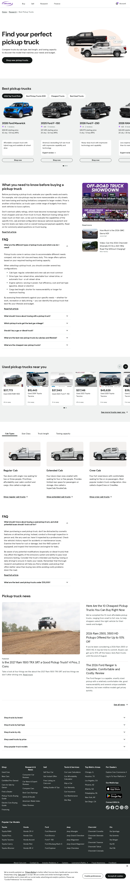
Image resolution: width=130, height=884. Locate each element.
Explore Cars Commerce (115, 772)
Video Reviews (28, 805)
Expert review (48, 153)
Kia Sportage (114, 831)
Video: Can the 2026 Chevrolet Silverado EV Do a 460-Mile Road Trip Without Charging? (113, 246)
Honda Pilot (27, 844)
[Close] (127, 866)
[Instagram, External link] (122, 807)
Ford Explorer (50, 848)
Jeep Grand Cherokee (75, 835)
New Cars (5, 776)
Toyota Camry (7, 844)
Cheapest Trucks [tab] (57, 96)
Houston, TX (90, 776)
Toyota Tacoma (7, 840)
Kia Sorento (114, 835)
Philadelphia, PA (91, 793)
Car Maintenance (71, 796)
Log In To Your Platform (115, 776)
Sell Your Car (48, 772)
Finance (57, 4)
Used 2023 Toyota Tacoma (83, 394)
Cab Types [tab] (9, 433)
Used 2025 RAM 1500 (12, 394)
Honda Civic (28, 835)
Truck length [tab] (43, 433)
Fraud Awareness (98, 863)
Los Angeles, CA (91, 780)
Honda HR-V (28, 848)
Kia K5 (112, 844)
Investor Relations (49, 863)
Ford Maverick (50, 831)
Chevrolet (92, 827)
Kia (111, 827)
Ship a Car (68, 783)
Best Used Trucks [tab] (77, 96)
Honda (26, 827)
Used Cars (6, 772)
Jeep (68, 827)
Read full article (9, 232)
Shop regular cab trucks (15, 497)
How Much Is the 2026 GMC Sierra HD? (112, 232)
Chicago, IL (89, 772)
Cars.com (21, 875)
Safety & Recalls (29, 797)
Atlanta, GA (89, 789)
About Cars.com (20, 863)
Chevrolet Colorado (96, 851)
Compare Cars (28, 788)
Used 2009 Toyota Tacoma (35, 394)
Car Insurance (69, 791)
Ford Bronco (50, 835)
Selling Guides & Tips (51, 787)
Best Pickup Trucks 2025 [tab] (36, 96)
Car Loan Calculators (72, 772)
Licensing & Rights (79, 863)
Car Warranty (69, 787)
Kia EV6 (112, 848)
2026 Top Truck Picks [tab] (12, 96)
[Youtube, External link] (117, 807)
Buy (23, 4)
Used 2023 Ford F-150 (60, 394)
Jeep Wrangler (72, 831)
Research (44, 4)
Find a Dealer (7, 791)
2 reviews (88, 127)
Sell (32, 4)
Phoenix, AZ (89, 785)
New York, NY (90, 797)
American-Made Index (31, 801)
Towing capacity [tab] (63, 433)
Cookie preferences (93, 876)
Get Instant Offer (50, 776)
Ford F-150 (49, 840)
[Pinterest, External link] (126, 807)
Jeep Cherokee (73, 848)
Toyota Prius (6, 835)
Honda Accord (28, 840)
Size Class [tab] (26, 433)
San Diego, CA (90, 801)
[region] (65, 873)
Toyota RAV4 (6, 831)
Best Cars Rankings (30, 792)
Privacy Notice (30, 872)
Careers (65, 863)
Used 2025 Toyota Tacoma (107, 394)
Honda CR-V (28, 831)
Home (4, 12)
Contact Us (34, 863)
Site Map (67, 800)
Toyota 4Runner (8, 848)
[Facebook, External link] (112, 807)
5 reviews (51, 127)
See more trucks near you (113, 412)
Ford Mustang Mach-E (53, 844)
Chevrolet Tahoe (94, 846)
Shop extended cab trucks (59, 497)
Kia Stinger (114, 840)
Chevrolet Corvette (95, 831)
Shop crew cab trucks (100, 497)
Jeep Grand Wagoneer (75, 844)
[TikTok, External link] (108, 807)
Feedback (112, 863)
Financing (5, 809)
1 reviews (10, 127)
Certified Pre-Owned (10, 780)
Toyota (4, 827)
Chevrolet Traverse (95, 842)
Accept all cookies (115, 876)
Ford (47, 827)
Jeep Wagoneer (73, 840)
